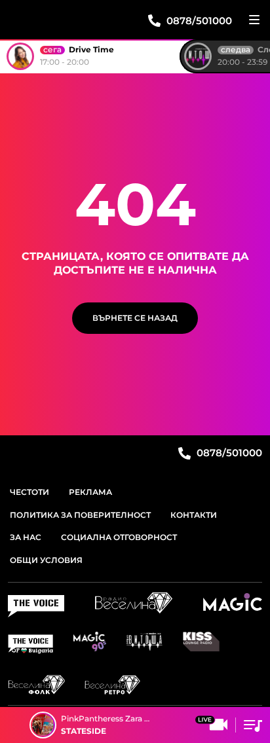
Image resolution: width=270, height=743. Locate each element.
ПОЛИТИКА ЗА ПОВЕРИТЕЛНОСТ (80, 515)
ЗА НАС (25, 537)
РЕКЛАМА (90, 492)
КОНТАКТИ (193, 515)
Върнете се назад (135, 318)
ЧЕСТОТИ (29, 492)
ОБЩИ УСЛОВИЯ (46, 560)
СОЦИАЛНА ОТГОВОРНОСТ (119, 537)
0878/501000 (228, 452)
